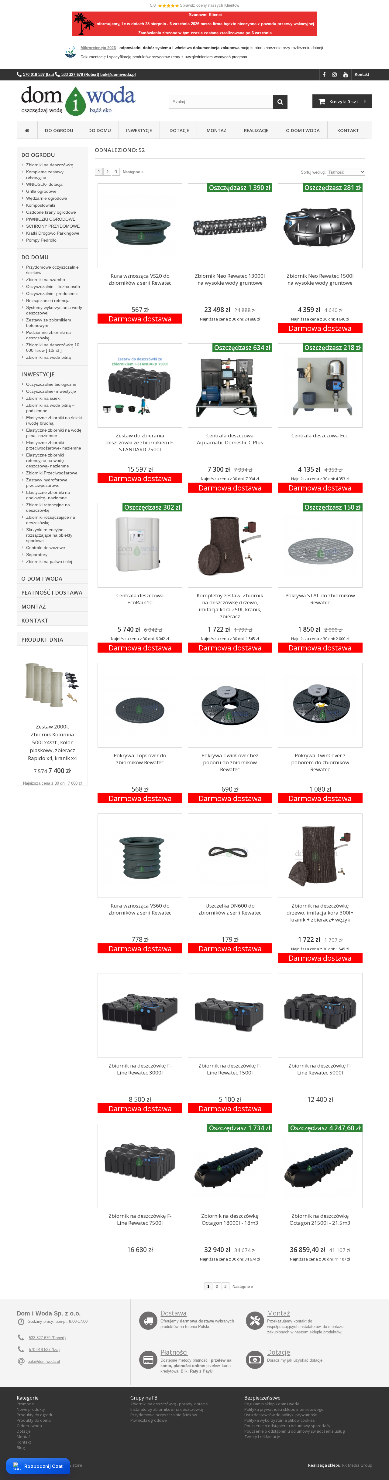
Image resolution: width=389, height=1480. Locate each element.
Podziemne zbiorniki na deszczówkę (48, 335)
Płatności (174, 1352)
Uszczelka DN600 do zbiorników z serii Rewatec (229, 909)
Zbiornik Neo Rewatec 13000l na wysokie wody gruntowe (230, 279)
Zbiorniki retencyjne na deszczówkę (48, 507)
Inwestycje (139, 130)
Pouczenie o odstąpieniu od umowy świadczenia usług (294, 1431)
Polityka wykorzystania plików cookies (279, 1420)
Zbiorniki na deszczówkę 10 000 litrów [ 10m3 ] (52, 347)
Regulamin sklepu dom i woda (271, 1404)
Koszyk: (343, 101)
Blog (21, 1447)
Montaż (215, 130)
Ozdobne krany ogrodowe (51, 212)
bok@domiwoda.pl (44, 1361)
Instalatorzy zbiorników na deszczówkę (166, 1409)
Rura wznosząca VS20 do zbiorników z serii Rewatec (139, 279)
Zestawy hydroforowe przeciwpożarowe (46, 482)
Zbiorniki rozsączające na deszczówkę (50, 520)
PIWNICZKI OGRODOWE (50, 219)
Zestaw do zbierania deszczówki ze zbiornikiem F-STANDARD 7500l (140, 442)
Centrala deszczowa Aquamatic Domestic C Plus (230, 439)
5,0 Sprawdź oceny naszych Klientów (194, 5)
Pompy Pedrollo (41, 240)
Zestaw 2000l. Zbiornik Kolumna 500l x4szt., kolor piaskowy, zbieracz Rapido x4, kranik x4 (52, 742)
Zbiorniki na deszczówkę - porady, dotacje (169, 1404)
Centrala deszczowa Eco (320, 435)
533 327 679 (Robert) (47, 1338)
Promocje (25, 1404)
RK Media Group (357, 1465)
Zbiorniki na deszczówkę (49, 164)
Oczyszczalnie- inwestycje (51, 391)
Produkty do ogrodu (35, 1414)
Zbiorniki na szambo (45, 279)
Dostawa (173, 1313)
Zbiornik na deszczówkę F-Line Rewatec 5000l (320, 1069)
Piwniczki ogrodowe (148, 1420)
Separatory (36, 554)
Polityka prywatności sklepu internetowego (283, 1409)
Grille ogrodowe (41, 191)
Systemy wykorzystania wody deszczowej (54, 310)
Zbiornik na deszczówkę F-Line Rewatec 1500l (230, 1069)
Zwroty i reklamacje (262, 1436)
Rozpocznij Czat (43, 1466)
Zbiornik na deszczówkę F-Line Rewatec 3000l (140, 1069)
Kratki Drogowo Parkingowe (52, 233)
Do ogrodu (59, 130)
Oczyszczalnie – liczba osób (53, 286)
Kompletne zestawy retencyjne (45, 174)
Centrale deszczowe (45, 547)
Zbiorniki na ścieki (43, 398)
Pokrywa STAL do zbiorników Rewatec (320, 599)
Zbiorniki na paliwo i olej (49, 561)
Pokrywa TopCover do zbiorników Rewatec (140, 759)
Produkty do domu (34, 1420)
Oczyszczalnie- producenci (51, 293)
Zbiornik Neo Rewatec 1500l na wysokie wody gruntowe (320, 279)
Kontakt (362, 74)
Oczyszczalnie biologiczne (51, 384)
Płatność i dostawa (51, 592)
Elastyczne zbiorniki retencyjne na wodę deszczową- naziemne (47, 460)
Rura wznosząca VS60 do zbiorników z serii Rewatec (139, 909)
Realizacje (255, 130)
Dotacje (178, 130)
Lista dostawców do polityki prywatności (281, 1414)
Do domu (99, 130)
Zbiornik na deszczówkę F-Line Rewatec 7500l (140, 1219)
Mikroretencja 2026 (98, 48)
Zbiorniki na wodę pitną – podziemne (50, 408)
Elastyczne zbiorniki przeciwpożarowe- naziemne (53, 445)
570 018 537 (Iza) (44, 1349)
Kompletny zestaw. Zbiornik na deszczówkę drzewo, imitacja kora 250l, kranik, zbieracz (230, 606)
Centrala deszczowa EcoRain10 (140, 599)
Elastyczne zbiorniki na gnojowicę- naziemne (48, 495)
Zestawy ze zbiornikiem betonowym (48, 322)
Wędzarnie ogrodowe (46, 198)
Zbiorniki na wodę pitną (48, 357)
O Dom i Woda (302, 130)
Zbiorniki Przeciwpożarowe (51, 472)
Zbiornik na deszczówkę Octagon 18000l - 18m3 (230, 1219)
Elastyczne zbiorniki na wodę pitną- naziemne (53, 433)
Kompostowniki (40, 205)
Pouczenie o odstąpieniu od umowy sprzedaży (287, 1425)
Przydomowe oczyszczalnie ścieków (52, 270)
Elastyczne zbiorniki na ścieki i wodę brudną (54, 420)
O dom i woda (29, 1425)
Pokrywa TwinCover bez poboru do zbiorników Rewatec (229, 762)
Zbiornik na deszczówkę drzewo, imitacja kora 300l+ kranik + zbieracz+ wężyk (320, 912)
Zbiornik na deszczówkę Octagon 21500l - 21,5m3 (320, 1219)
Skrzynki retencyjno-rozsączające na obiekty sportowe (49, 535)
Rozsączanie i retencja (48, 300)
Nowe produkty (31, 1409)
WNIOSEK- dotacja (44, 184)
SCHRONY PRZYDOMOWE (53, 226)
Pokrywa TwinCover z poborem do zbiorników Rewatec (320, 762)
